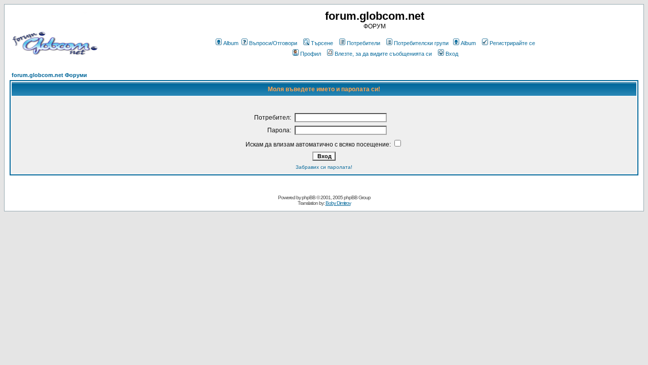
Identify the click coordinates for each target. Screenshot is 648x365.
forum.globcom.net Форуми (49, 75)
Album (230, 43)
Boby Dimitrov (338, 203)
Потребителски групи (421, 43)
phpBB (308, 197)
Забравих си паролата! (324, 167)
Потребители (363, 43)
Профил (310, 54)
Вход (452, 54)
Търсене (322, 43)
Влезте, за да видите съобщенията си (383, 54)
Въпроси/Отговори (273, 43)
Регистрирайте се (512, 43)
